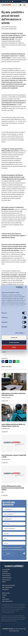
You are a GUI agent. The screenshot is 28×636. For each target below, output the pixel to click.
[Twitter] (5, 1)
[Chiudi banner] (25, 287)
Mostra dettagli (19, 333)
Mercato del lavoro (12, 26)
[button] (24, 5)
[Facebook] (2, 1)
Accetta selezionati (14, 342)
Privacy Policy (22, 549)
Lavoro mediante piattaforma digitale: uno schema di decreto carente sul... (13, 425)
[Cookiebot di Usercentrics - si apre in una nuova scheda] (16, 287)
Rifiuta (14, 347)
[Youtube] (12, 1)
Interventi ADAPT (4, 26)
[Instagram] (7, 1)
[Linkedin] (10, 1)
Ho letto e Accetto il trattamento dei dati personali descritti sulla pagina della (14, 548)
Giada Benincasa (6, 428)
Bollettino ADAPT (13, 28)
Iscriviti (8, 553)
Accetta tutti (14, 337)
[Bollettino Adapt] (9, 5)
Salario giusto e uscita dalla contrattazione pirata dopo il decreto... (13, 394)
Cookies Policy (16, 630)
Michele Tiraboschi (7, 397)
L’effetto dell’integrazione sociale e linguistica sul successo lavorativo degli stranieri (12, 487)
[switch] (24, 317)
